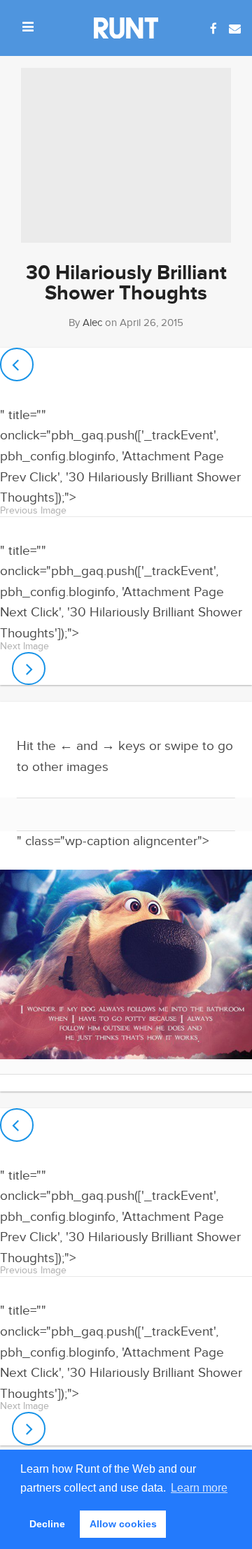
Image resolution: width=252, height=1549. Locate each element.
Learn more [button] (199, 1488)
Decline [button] (47, 1523)
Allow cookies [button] (123, 1523)
